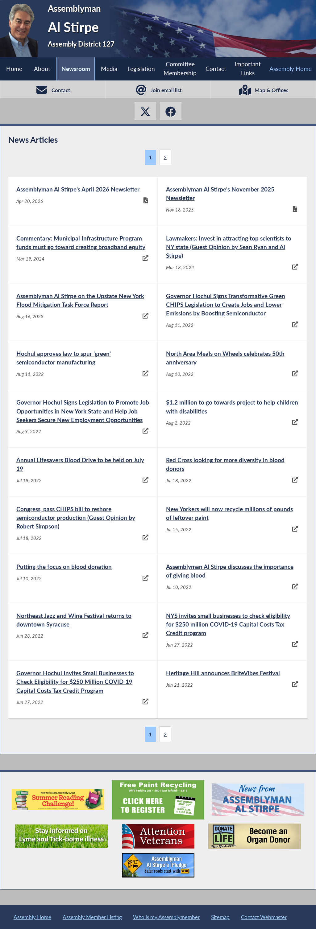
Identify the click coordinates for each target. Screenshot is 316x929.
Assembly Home (290, 68)
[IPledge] (158, 865)
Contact (216, 68)
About (42, 68)
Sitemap (220, 917)
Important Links (248, 68)
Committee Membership (180, 68)
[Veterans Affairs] (158, 836)
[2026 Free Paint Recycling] (158, 800)
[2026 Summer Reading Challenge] (58, 799)
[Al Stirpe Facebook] (170, 111)
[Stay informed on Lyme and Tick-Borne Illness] (61, 836)
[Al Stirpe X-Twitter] (145, 111)
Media (109, 68)
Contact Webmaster (264, 917)
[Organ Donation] (254, 836)
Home (14, 68)
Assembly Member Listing (92, 917)
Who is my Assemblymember (166, 917)
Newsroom (75, 68)
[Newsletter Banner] (258, 799)
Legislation (141, 68)
